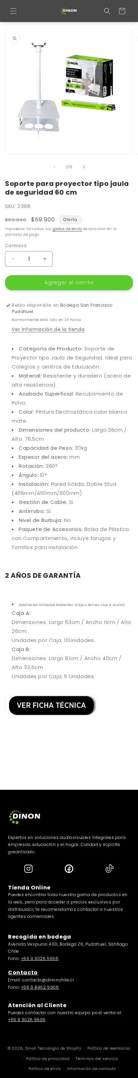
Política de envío (44, 1068)
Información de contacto (91, 1068)
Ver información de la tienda (48, 329)
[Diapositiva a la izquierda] (54, 166)
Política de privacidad (47, 1058)
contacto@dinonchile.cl (48, 980)
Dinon (31, 1048)
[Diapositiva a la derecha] (83, 166)
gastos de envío (67, 228)
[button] (13, 11)
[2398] (51, 719)
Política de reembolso (108, 1048)
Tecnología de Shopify (59, 1048)
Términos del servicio (97, 1058)
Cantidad (15, 245)
